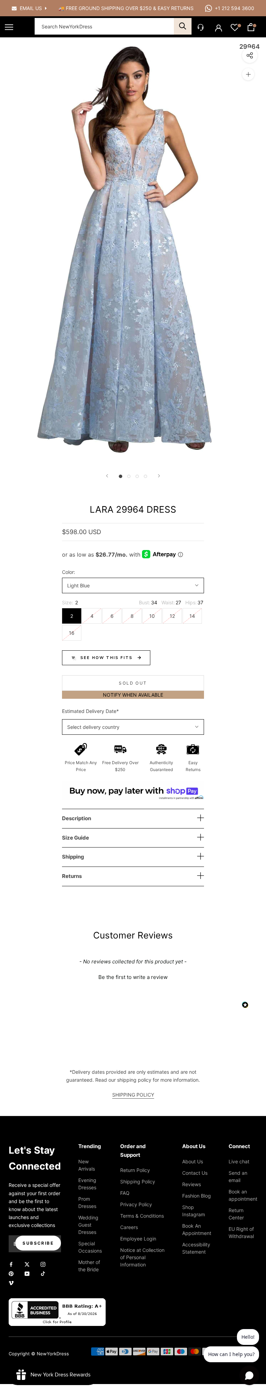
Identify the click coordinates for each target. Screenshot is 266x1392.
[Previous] (107, 475)
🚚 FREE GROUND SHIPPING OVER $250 (106, 8)
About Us (192, 1161)
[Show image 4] (145, 476)
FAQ (125, 1193)
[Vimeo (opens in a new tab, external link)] (11, 1282)
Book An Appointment (196, 1229)
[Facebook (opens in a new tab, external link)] (11, 1264)
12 (172, 616)
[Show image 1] (120, 476)
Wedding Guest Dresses (88, 1225)
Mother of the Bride (89, 1265)
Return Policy (135, 1170)
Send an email (238, 1176)
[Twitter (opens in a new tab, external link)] (27, 1264)
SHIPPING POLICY (133, 1095)
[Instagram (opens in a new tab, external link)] (43, 1264)
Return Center (236, 1213)
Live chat (239, 1161)
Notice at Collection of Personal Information (142, 1257)
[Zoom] (248, 74)
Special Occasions (90, 1247)
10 (152, 616)
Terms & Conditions (142, 1216)
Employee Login (138, 1239)
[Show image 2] (129, 476)
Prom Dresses (87, 1202)
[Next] (159, 475)
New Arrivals (86, 1165)
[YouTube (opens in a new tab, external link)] (27, 1273)
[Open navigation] (9, 27)
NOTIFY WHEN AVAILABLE (133, 695)
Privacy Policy (136, 1204)
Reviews (191, 1184)
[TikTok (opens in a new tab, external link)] (43, 1273)
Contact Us (194, 1173)
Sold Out (133, 683)
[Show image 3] (137, 476)
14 (192, 616)
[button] (133, 976)
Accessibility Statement (196, 1248)
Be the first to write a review (133, 977)
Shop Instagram (193, 1210)
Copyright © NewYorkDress (39, 1353)
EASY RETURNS (176, 8)
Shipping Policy (137, 1181)
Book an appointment (243, 1195)
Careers (129, 1227)
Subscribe (38, 1243)
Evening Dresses (87, 1183)
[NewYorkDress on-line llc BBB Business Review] (57, 1302)
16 (71, 633)
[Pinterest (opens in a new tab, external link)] (11, 1273)
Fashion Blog (196, 1196)
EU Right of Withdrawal (241, 1232)
